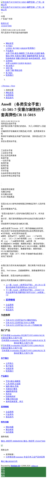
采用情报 (9, 95)
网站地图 (9, 427)
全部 (8, 53)
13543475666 (6, 26)
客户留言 (9, 366)
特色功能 (5, 422)
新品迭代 (9, 98)
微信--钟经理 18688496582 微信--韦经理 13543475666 (23, 441)
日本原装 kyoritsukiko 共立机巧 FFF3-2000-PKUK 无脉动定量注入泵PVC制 (23, 352)
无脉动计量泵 (11, 389)
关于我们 (5, 358)
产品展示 (5, 376)
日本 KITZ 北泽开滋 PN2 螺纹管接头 (21, 320)
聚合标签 (9, 430)
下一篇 (25, 292)
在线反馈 (9, 368)
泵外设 (9, 394)
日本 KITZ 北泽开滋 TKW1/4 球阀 (20, 323)
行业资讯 (9, 307)
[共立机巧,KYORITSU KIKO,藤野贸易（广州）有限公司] (23, 6)
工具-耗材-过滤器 (13, 384)
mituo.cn (34, 466)
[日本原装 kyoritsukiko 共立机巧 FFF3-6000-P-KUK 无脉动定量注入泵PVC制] (23, 338)
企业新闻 (9, 305)
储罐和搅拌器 (11, 391)
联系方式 (5, 23)
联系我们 (9, 371)
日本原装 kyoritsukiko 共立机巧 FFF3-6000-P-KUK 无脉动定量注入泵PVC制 (23, 341)
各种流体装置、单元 (14, 401)
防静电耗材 (10, 396)
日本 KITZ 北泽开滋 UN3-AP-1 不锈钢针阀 (24, 325)
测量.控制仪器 (12, 399)
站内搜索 (9, 432)
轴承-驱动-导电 (12, 386)
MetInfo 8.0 (15, 466)
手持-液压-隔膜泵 (13, 381)
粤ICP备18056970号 (9, 461)
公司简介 (9, 363)
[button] (5, 86)
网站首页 (9, 43)
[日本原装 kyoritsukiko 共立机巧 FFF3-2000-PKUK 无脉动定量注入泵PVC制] (23, 348)
